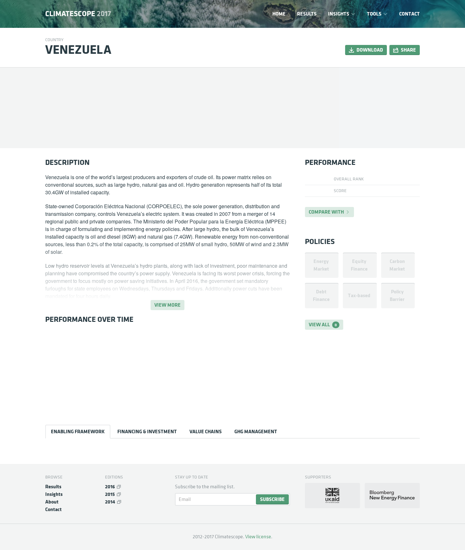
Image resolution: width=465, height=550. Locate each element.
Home (279, 13)
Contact (409, 13)
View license (258, 537)
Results (307, 13)
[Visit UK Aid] (332, 495)
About (52, 501)
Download (369, 50)
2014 (110, 501)
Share (408, 50)
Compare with (326, 212)
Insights (338, 13)
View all (323, 324)
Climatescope (78, 14)
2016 (110, 486)
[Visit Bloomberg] (392, 495)
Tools (374, 13)
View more (167, 305)
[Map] (379, 107)
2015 (110, 494)
